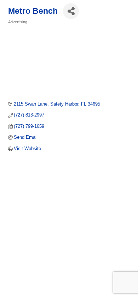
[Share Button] (71, 11)
